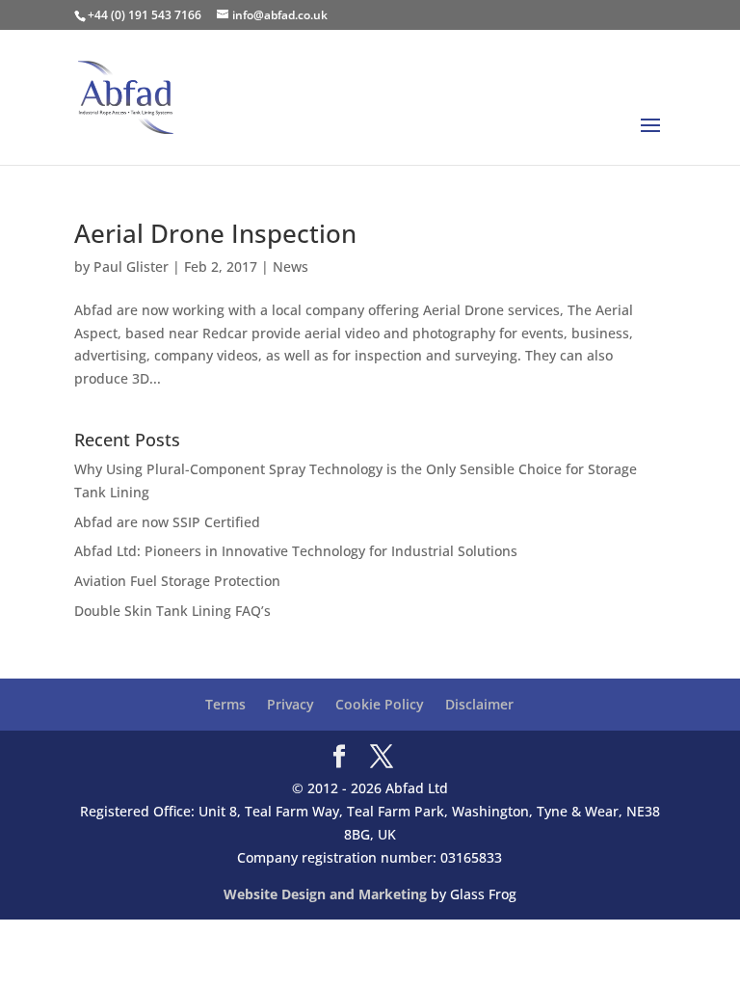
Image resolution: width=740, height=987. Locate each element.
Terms (225, 704)
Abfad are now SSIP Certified (167, 522)
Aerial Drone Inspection (215, 233)
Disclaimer (479, 704)
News (290, 266)
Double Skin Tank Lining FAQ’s (172, 610)
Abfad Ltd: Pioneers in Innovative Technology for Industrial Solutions (295, 551)
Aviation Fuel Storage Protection (177, 581)
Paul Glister (131, 266)
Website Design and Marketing (325, 894)
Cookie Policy (379, 704)
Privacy (290, 704)
